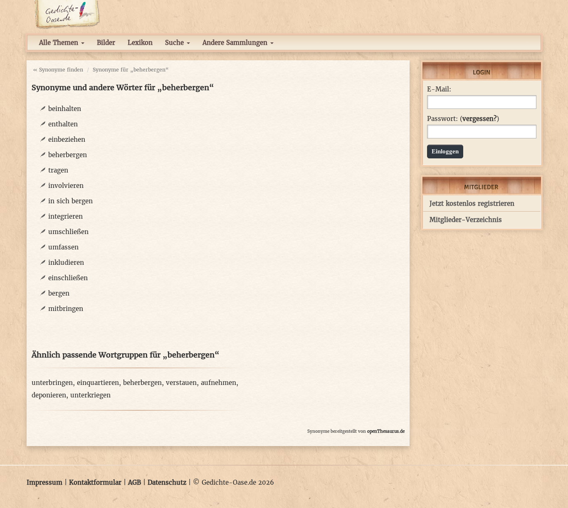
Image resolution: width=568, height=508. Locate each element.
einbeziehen (66, 139)
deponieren (49, 395)
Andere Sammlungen (236, 43)
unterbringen (52, 383)
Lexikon (140, 43)
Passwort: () (463, 119)
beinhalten (64, 109)
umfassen (63, 247)
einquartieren (98, 383)
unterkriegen (90, 395)
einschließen (68, 278)
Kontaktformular (95, 482)
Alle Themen (59, 43)
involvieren (66, 186)
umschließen (68, 232)
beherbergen (67, 155)
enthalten (63, 124)
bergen (58, 293)
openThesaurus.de (386, 431)
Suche (175, 43)
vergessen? (479, 119)
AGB (134, 482)
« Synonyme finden (58, 70)
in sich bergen (70, 201)
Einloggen (445, 151)
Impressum (44, 482)
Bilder (106, 43)
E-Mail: (439, 89)
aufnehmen (218, 383)
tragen (58, 170)
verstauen (181, 383)
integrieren (65, 216)
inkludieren (66, 262)
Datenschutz (167, 482)
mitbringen (65, 309)
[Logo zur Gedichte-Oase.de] (67, 14)
